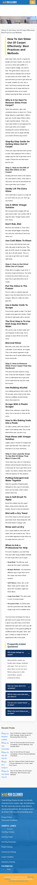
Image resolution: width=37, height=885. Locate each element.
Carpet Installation (7, 857)
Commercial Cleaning (8, 852)
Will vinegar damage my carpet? (15, 653)
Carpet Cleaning (6, 847)
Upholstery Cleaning (8, 862)
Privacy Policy (6, 817)
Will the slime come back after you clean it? (17, 695)
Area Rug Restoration (8, 842)
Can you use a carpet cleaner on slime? (17, 704)
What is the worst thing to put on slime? (17, 712)
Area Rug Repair (7, 837)
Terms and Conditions (9, 820)
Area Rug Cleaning (7, 832)
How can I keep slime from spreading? (16, 687)
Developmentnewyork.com (18, 881)
